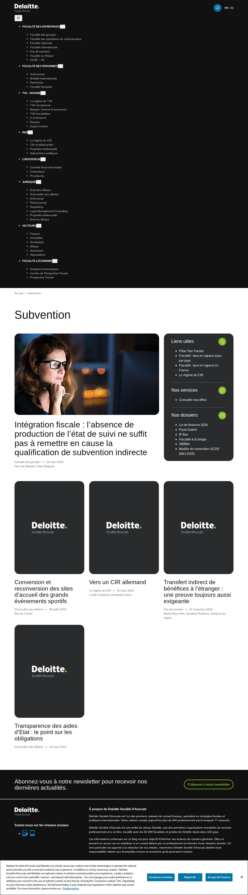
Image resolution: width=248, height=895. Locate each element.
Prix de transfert (173, 609)
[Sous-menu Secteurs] (38, 226)
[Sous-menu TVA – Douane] (43, 93)
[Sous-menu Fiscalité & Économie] (55, 261)
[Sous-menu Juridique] (38, 182)
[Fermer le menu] (18, 18)
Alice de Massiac (25, 466)
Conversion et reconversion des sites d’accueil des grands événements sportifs (44, 591)
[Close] (242, 877)
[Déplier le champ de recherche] (217, 8)
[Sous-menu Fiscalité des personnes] (60, 66)
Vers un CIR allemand (117, 582)
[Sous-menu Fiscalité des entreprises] (62, 27)
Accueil (19, 293)
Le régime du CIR (100, 590)
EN (231, 8)
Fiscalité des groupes (28, 462)
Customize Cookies (160, 877)
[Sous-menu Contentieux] (43, 159)
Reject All (190, 877)
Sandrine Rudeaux (197, 613)
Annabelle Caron (121, 595)
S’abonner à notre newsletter (209, 784)
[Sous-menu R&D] (30, 132)
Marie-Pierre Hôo (174, 613)
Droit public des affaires (29, 609)
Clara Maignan (46, 466)
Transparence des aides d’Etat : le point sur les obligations (46, 732)
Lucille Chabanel (99, 595)
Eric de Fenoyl (23, 613)
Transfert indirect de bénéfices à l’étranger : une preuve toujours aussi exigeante (197, 591)
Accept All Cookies (219, 877)
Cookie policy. (70, 888)
